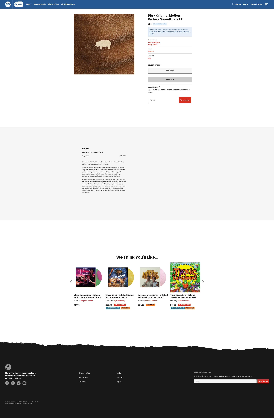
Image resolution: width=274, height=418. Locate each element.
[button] (70, 281)
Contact (120, 377)
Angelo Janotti (87, 300)
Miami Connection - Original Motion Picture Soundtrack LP (88, 296)
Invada (151, 51)
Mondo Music (40, 4)
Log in (245, 4)
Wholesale (83, 377)
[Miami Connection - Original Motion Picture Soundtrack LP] (89, 277)
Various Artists (151, 300)
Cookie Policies (34, 401)
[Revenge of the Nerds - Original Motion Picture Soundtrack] (153, 277)
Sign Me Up (263, 381)
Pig (149, 58)
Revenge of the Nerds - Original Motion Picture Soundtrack (153, 296)
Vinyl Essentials (68, 4)
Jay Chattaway (119, 300)
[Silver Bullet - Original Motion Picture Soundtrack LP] (121, 277)
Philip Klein (152, 45)
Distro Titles (53, 4)
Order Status (256, 4)
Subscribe (185, 100)
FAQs (118, 373)
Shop (28, 4)
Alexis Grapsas (154, 42)
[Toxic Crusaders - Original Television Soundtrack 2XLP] (185, 277)
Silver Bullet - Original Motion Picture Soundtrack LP (120, 296)
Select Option (154, 65)
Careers (82, 381)
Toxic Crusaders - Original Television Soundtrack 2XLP (183, 296)
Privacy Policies (22, 401)
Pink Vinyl (170, 71)
